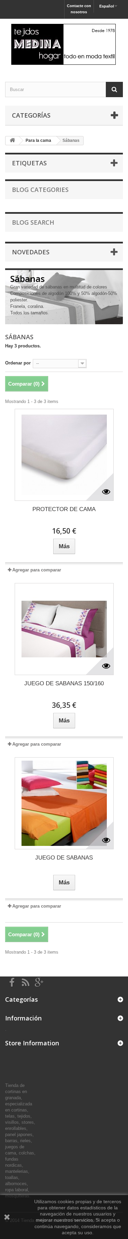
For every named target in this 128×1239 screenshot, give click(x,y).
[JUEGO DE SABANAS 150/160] (64, 629)
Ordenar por (18, 362)
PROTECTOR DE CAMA (64, 509)
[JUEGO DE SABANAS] (64, 803)
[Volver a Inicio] (12, 140)
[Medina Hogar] (64, 44)
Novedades (30, 252)
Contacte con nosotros (79, 9)
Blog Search (33, 222)
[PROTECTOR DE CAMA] (64, 454)
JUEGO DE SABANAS (64, 857)
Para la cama (38, 140)
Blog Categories (40, 189)
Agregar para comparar (36, 569)
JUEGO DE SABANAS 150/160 (64, 683)
